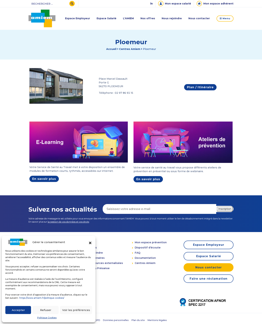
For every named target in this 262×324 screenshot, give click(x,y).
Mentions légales (157, 320)
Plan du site (138, 320)
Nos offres (147, 18)
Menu (226, 18)
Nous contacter (199, 18)
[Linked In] (151, 4)
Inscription (224, 208)
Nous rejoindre (172, 18)
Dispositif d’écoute (148, 247)
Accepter (18, 310)
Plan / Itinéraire (200, 87)
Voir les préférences (76, 310)
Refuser (45, 310)
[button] (90, 242)
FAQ (137, 252)
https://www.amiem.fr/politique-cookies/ (41, 298)
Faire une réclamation (208, 278)
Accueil (111, 49)
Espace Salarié (106, 18)
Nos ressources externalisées (103, 263)
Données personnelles (116, 320)
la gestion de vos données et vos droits (68, 221)
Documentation (145, 257)
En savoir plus (44, 179)
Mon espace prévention (151, 242)
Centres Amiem (129, 49)
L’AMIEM (128, 18)
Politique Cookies (46, 317)
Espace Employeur (77, 18)
